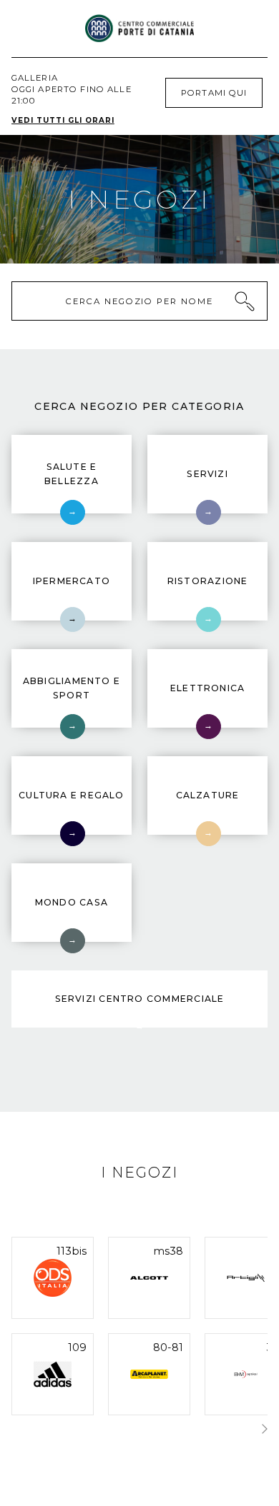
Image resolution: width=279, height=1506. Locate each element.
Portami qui (213, 93)
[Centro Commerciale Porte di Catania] (139, 28)
